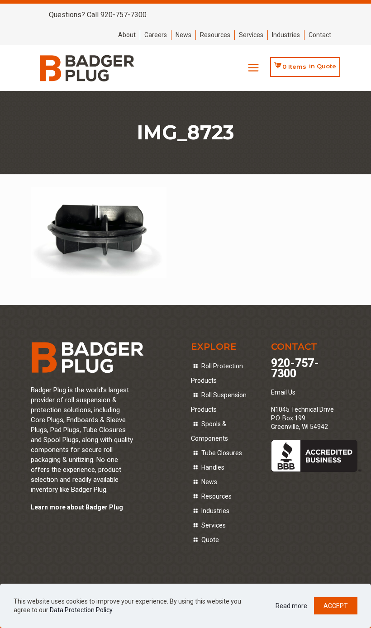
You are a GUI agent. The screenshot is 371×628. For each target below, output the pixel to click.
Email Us (283, 392)
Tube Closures (221, 453)
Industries (286, 34)
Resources (215, 34)
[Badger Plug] (87, 67)
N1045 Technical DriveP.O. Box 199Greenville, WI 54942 (302, 418)
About (127, 34)
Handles (212, 467)
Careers (155, 34)
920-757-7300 (295, 368)
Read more (291, 605)
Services (251, 34)
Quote (210, 539)
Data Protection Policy (81, 610)
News (183, 34)
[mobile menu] (253, 68)
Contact (320, 34)
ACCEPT (335, 605)
